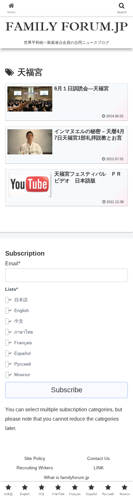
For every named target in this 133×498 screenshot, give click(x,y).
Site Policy (34, 458)
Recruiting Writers (34, 467)
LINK (99, 467)
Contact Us (98, 458)
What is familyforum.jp (66, 477)
